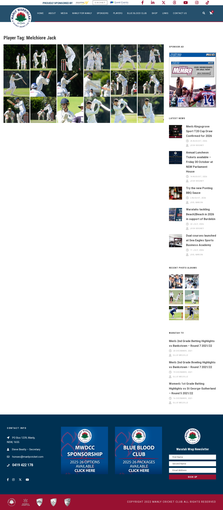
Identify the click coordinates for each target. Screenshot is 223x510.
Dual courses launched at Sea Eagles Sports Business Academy (201, 240)
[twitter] (164, 3)
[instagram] (196, 3)
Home (40, 13)
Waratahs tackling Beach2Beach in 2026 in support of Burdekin (200, 214)
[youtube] (185, 3)
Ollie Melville (180, 355)
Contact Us (180, 13)
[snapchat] (207, 3)
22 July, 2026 (197, 224)
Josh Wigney (197, 145)
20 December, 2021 (183, 351)
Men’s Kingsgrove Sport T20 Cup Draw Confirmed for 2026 (199, 131)
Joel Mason (196, 202)
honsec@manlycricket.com (27, 456)
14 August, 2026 (198, 176)
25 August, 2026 (198, 141)
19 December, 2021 (183, 372)
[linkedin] (152, 3)
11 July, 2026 (197, 250)
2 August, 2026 (198, 198)
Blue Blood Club (137, 13)
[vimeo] (174, 3)
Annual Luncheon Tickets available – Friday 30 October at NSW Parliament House (199, 162)
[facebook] (142, 3)
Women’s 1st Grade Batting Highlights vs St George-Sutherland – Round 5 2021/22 (192, 388)
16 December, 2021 (183, 398)
